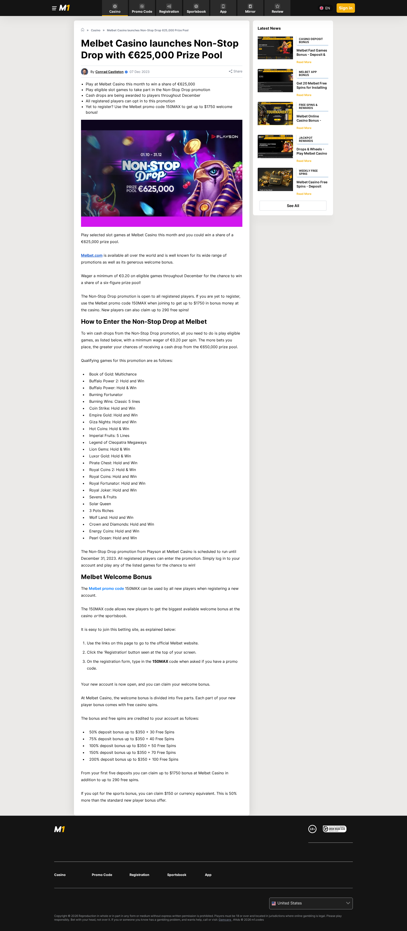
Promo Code (102, 875)
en (327, 8)
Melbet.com (91, 255)
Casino (60, 875)
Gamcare (225, 919)
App (208, 875)
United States (289, 903)
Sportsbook (176, 875)
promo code (106, 588)
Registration (139, 875)
